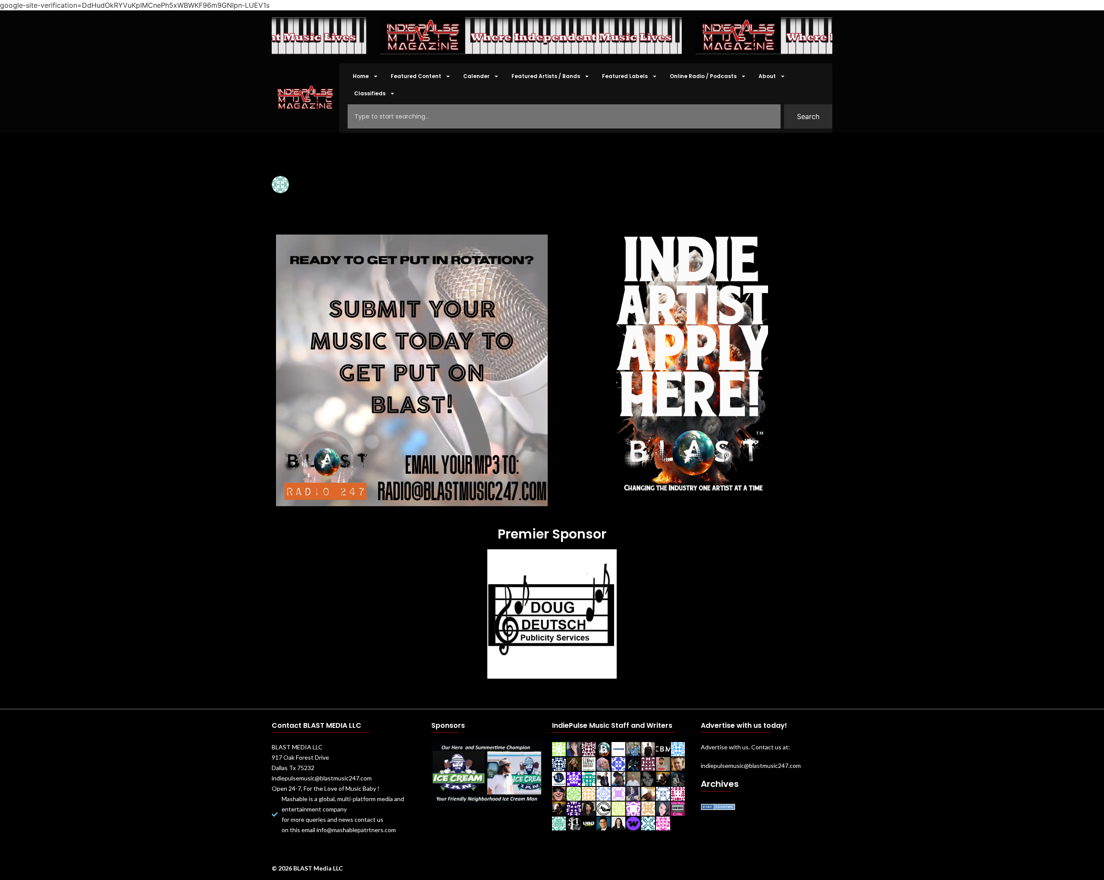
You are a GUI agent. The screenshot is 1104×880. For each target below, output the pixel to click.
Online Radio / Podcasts (703, 76)
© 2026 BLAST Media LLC (307, 868)
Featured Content (416, 76)
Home (361, 76)
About (767, 76)
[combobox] (564, 116)
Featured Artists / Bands (545, 76)
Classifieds (370, 93)
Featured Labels (625, 76)
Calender (476, 76)
